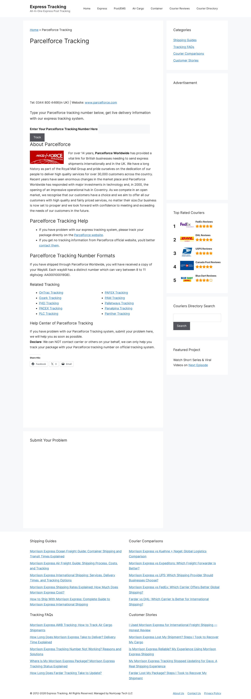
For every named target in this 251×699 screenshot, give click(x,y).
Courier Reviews (180, 8)
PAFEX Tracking (116, 292)
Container (157, 8)
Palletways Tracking (119, 303)
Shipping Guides (185, 40)
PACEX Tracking (50, 308)
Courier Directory (207, 8)
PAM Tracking (115, 298)
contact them (49, 245)
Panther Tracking (117, 313)
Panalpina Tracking (118, 308)
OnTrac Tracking (51, 292)
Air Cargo (138, 8)
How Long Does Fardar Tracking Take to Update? (66, 673)
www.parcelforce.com (101, 102)
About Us (178, 693)
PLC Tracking (48, 313)
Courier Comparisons (188, 53)
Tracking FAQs (183, 47)
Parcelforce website (88, 235)
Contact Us (194, 693)
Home (86, 8)
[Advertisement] (93, 75)
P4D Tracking (49, 303)
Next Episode (198, 365)
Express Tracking (48, 6)
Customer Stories (185, 60)
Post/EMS (120, 8)
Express (102, 8)
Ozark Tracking (50, 298)
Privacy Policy (212, 693)
